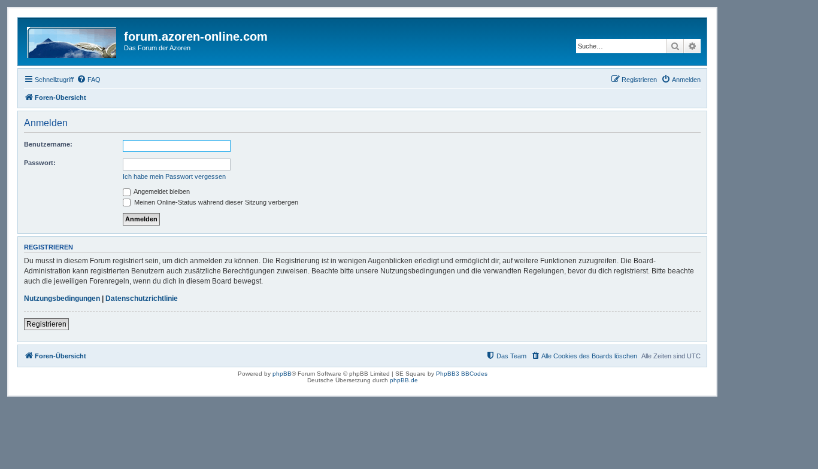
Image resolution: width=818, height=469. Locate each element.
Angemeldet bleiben (161, 191)
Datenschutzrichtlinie (141, 298)
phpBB (282, 373)
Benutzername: (48, 144)
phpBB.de (404, 380)
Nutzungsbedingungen (62, 298)
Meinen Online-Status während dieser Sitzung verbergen (215, 202)
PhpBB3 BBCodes (461, 373)
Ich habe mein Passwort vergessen (174, 176)
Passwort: (40, 162)
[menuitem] (89, 79)
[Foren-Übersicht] (72, 40)
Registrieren (46, 324)
